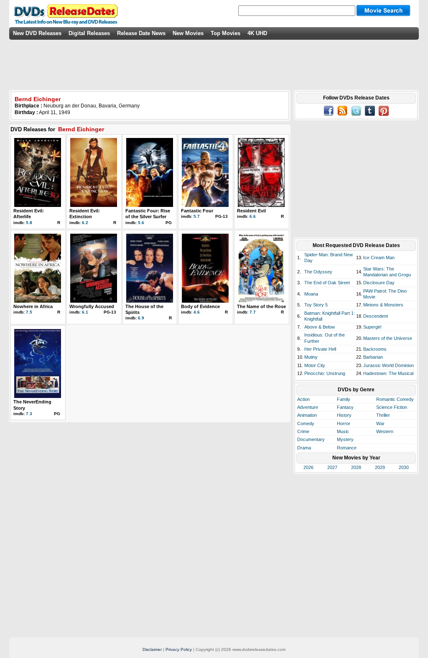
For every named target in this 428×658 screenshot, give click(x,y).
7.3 (29, 413)
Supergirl (372, 326)
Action (303, 399)
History (344, 415)
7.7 (253, 312)
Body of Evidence (200, 306)
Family (343, 399)
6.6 (253, 216)
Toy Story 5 (316, 304)
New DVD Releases (37, 33)
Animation (307, 415)
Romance (347, 447)
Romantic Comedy (395, 399)
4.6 (197, 312)
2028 (356, 467)
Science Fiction (391, 407)
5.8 (29, 222)
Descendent (375, 316)
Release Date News (141, 33)
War (380, 423)
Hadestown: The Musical (388, 373)
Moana (311, 293)
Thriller (383, 415)
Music (343, 431)
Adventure (307, 407)
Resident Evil (251, 210)
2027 (332, 467)
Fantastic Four (197, 210)
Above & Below (319, 326)
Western (384, 431)
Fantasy (345, 407)
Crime (303, 431)
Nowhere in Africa (33, 306)
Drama (304, 447)
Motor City (314, 365)
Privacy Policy (179, 649)
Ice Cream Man (379, 257)
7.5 (29, 312)
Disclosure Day (379, 282)
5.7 (197, 216)
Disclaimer (152, 649)
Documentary (311, 439)
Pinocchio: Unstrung (324, 373)
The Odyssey (318, 271)
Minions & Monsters (383, 304)
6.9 (141, 318)
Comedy (305, 423)
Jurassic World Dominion (388, 365)
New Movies (188, 33)
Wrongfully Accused (91, 306)
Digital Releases (89, 33)
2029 (380, 467)
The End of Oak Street (327, 282)
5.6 (141, 222)
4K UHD (257, 33)
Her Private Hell (320, 349)
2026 (308, 467)
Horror (343, 423)
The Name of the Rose (261, 306)
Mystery (345, 439)
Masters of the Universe (387, 338)
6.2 (85, 222)
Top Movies (225, 33)
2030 (404, 467)
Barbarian (373, 357)
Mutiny (311, 357)
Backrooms (375, 349)
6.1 (85, 312)
